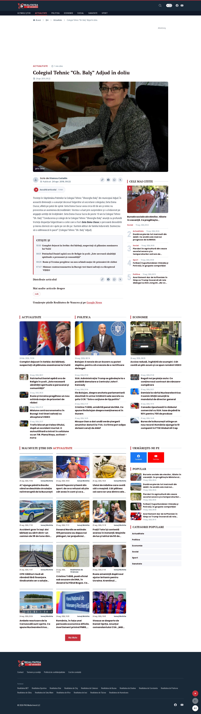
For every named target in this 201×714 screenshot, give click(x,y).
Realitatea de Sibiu (24, 693)
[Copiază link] (102, 179)
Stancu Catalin (58, 178)
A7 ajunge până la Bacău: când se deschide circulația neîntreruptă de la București (36, 488)
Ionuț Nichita (47, 481)
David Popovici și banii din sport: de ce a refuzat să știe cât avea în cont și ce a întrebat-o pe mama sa (72, 490)
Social (130, 225)
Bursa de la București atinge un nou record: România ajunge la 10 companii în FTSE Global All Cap (160, 425)
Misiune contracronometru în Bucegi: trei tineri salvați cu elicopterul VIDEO (79, 268)
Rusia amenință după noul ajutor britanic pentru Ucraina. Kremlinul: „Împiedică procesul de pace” (108, 581)
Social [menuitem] (80, 13)
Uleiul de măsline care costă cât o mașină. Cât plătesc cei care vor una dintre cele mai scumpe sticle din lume (109, 490)
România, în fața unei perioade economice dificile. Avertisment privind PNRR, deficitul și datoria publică (72, 625)
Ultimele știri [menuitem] (24, 13)
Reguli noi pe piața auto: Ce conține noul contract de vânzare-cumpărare (161, 382)
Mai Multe (72, 637)
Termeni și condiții (34, 672)
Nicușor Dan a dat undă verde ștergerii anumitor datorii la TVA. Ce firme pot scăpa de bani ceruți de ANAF (100, 425)
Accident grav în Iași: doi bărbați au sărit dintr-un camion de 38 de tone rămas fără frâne (36, 534)
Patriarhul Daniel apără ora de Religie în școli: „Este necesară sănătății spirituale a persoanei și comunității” (79, 255)
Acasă (38, 20)
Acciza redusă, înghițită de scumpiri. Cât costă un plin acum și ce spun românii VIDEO (155, 363)
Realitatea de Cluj (71, 688)
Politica (136, 274)
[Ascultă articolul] (195, 693)
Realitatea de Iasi (80, 693)
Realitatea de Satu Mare (44, 693)
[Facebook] (177, 5)
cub (37, 294)
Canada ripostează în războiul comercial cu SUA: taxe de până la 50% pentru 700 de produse (160, 410)
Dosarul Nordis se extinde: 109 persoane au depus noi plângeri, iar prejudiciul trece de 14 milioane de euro (72, 534)
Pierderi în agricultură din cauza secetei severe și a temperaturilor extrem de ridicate (150, 252)
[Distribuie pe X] (120, 179)
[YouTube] (182, 5)
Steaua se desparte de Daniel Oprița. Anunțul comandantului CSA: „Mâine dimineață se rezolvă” (109, 625)
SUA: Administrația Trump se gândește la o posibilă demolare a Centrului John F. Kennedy (100, 382)
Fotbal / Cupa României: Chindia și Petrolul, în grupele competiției (150, 264)
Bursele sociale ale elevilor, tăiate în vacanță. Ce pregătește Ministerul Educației (146, 220)
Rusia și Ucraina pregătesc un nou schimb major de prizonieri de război (80, 261)
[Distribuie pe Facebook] (108, 179)
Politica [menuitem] (55, 13)
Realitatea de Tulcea (98, 693)
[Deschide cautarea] (160, 5)
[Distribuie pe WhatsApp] (114, 179)
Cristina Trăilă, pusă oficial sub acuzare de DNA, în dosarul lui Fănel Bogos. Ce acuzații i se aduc (72, 581)
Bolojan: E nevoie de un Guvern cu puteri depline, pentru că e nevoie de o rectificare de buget (99, 365)
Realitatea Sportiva (39, 688)
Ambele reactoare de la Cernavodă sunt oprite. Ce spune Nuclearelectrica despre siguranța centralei (35, 625)
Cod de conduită (74, 672)
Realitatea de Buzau (108, 688)
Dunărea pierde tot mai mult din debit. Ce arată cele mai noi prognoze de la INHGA (150, 237)
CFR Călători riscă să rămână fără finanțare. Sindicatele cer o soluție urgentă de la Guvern (33, 579)
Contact (20, 672)
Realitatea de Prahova (169, 688)
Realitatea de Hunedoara (118, 693)
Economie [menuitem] (68, 13)
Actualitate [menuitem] (41, 13)
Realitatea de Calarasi (89, 688)
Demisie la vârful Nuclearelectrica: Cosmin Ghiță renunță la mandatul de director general (161, 396)
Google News (94, 302)
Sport (135, 260)
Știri (47, 20)
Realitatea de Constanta (148, 688)
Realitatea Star (55, 688)
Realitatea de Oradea (128, 688)
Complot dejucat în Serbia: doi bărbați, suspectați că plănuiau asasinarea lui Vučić (80, 247)
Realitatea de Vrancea (76, 571)
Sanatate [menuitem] (92, 13)
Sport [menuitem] (105, 13)
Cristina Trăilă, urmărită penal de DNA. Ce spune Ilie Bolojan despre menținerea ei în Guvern (99, 410)
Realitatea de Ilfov (64, 693)
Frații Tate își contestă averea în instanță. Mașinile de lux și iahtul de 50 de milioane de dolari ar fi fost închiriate (109, 536)
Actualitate (57, 20)
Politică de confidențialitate (54, 672)
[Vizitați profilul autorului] (35, 180)
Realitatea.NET (23, 688)
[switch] (169, 5)
